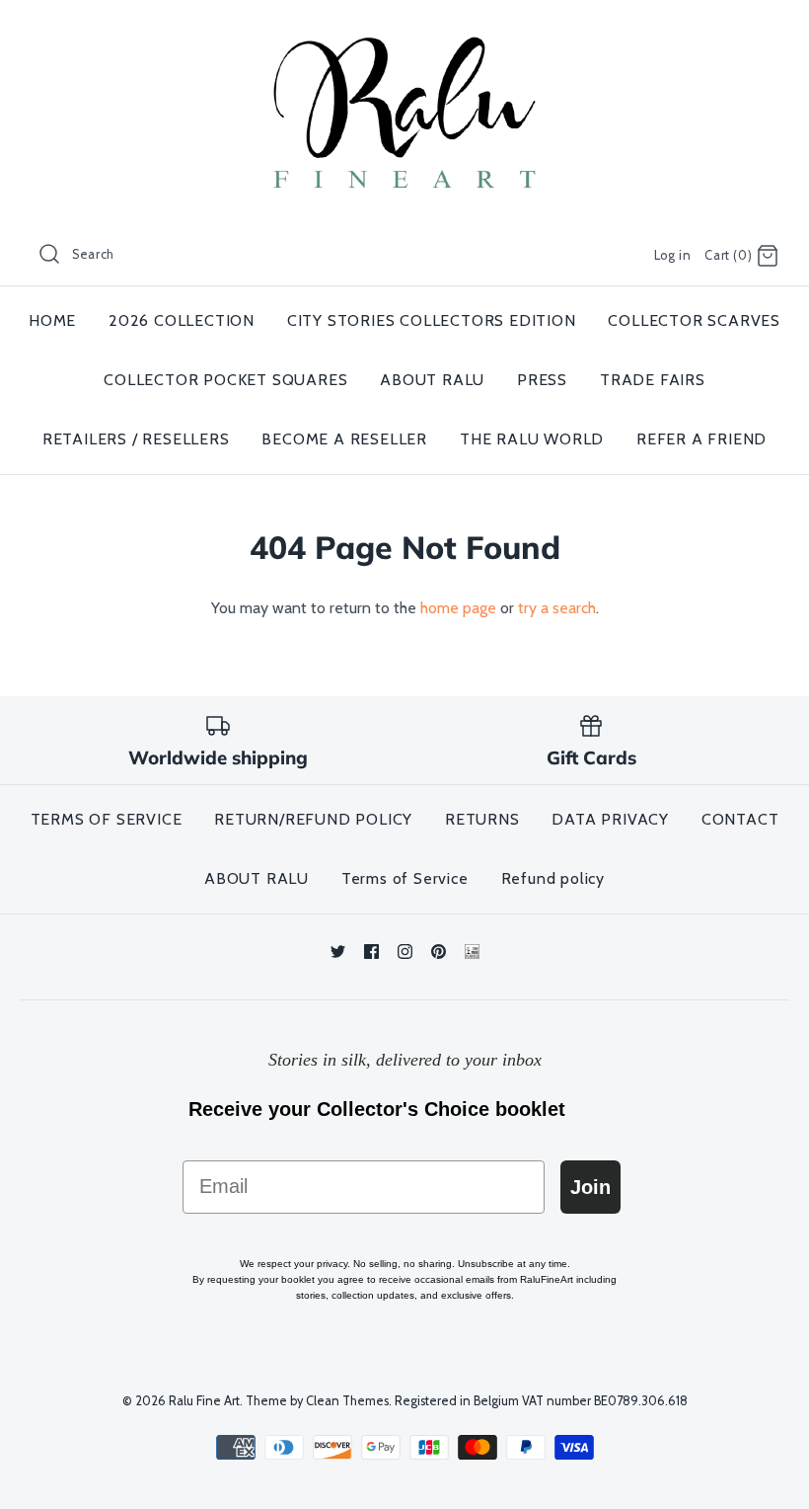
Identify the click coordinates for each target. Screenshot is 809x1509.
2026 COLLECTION (182, 320)
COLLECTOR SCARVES (694, 320)
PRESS (542, 379)
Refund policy (553, 878)
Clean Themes (347, 1400)
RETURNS (482, 819)
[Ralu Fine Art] (404, 32)
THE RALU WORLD (532, 439)
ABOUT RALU (432, 379)
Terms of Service (405, 878)
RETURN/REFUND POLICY (313, 819)
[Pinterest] (438, 951)
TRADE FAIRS (652, 379)
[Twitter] (338, 951)
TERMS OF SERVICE (107, 819)
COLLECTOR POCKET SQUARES (225, 379)
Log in (673, 255)
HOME (52, 320)
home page (458, 607)
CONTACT (740, 819)
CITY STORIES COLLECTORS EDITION (431, 320)
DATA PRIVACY (610, 819)
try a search (557, 607)
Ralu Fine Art (204, 1400)
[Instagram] (405, 951)
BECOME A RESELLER (344, 439)
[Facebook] (371, 951)
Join (590, 1187)
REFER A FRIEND (701, 439)
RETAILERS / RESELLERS (136, 439)
